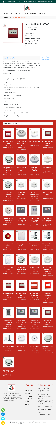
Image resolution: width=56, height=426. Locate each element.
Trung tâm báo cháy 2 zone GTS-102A (21, 322)
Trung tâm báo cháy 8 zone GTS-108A (21, 220)
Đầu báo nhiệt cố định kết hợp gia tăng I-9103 (47, 269)
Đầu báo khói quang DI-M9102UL (8, 194)
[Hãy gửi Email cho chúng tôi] (2, 419)
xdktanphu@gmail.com (44, 414)
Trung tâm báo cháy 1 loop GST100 (34, 220)
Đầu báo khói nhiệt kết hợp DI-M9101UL (8, 169)
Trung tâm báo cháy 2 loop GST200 (8, 322)
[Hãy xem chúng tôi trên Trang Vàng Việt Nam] (2, 423)
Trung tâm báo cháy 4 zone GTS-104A (35, 322)
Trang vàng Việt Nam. (33, 423)
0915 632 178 (48, 406)
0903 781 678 (36, 50)
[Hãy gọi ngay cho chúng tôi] (2, 410)
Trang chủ (5, 17)
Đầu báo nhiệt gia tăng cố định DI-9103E (21, 169)
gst (10, 17)
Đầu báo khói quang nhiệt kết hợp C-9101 (34, 194)
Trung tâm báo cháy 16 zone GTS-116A (47, 220)
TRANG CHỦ (8, 14)
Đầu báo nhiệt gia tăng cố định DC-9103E (21, 143)
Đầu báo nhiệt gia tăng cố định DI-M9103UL (34, 169)
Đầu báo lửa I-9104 (34, 141)
